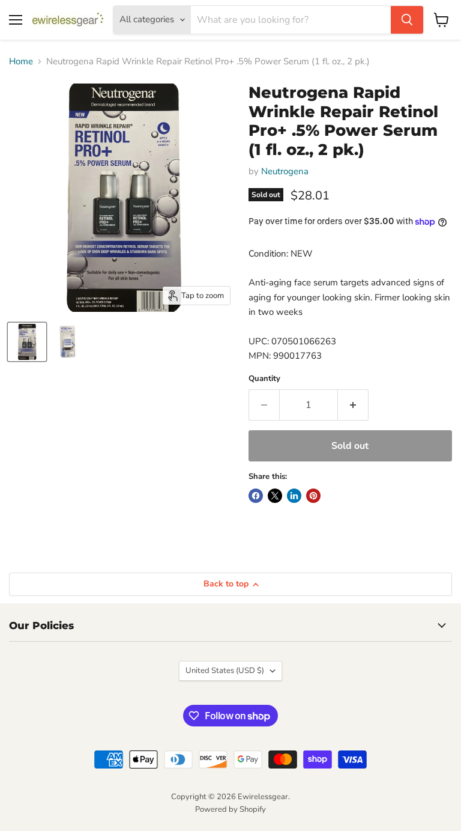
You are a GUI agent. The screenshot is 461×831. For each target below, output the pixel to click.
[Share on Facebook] (256, 496)
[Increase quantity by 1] (353, 405)
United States (224, 670)
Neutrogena (285, 171)
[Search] (407, 20)
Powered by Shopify (230, 809)
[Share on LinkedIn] (294, 496)
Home (21, 61)
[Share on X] (275, 496)
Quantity (264, 378)
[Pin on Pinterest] (313, 496)
